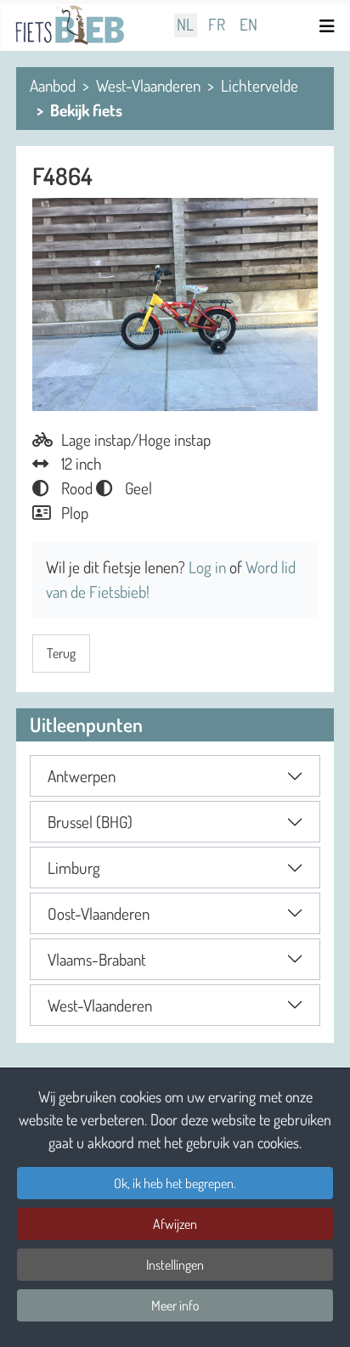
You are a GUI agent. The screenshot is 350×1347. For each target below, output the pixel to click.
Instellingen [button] (175, 1264)
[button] (175, 776)
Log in (209, 567)
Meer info (175, 1305)
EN (248, 25)
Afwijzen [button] (175, 1223)
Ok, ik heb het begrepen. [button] (175, 1183)
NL (185, 25)
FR (216, 25)
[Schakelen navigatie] (329, 26)
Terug (61, 653)
